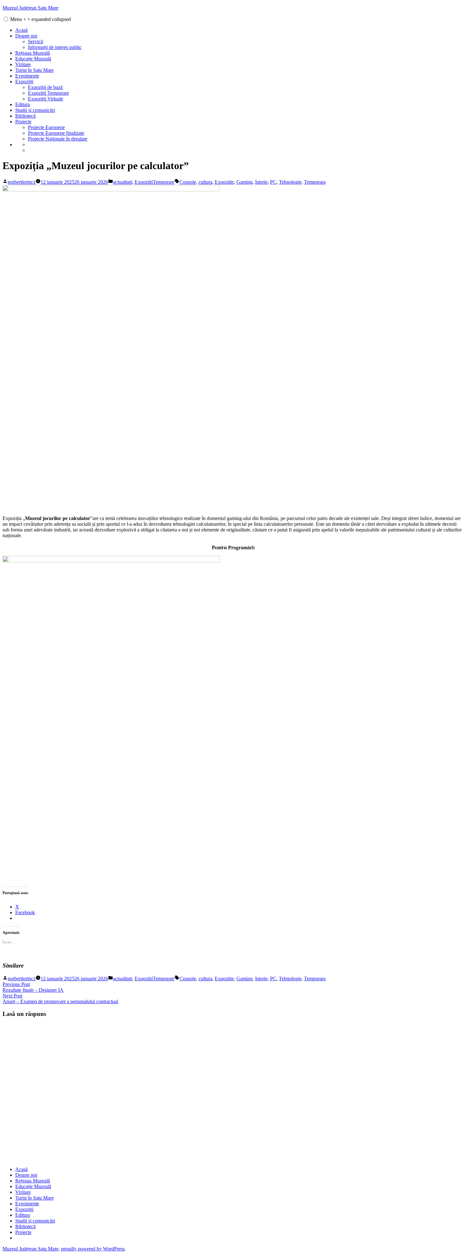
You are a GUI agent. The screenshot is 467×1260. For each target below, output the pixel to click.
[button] (6, 19)
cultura (205, 182)
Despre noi (26, 35)
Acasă (21, 30)
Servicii (35, 41)
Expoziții (24, 81)
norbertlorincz (22, 182)
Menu (40, 19)
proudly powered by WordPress (93, 1248)
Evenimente (27, 76)
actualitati (122, 182)
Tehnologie (290, 182)
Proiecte (23, 121)
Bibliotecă (25, 116)
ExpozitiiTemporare (154, 182)
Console (187, 182)
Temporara (315, 182)
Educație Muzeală (33, 58)
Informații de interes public (55, 47)
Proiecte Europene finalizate (56, 133)
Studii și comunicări (35, 110)
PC (273, 182)
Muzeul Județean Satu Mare (30, 7)
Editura (22, 104)
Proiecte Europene (46, 127)
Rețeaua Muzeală (32, 53)
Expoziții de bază (45, 87)
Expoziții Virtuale (45, 98)
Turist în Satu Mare (34, 70)
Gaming (244, 182)
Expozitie (224, 182)
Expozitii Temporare (48, 93)
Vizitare (23, 64)
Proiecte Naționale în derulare (57, 138)
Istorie (261, 182)
